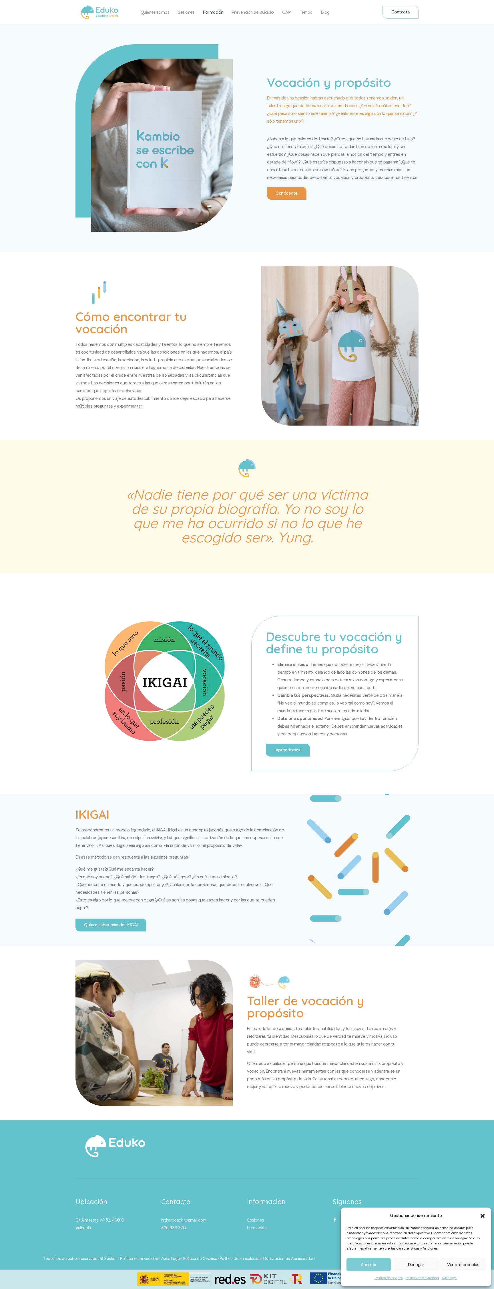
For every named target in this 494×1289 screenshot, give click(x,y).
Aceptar (369, 1265)
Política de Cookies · (201, 1258)
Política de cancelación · (242, 1258)
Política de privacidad (422, 1278)
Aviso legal (449, 1278)
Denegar (416, 1265)
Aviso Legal (170, 1258)
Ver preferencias (463, 1265)
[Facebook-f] (335, 1220)
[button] (482, 1216)
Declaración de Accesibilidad (288, 1258)
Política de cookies (389, 1278)
